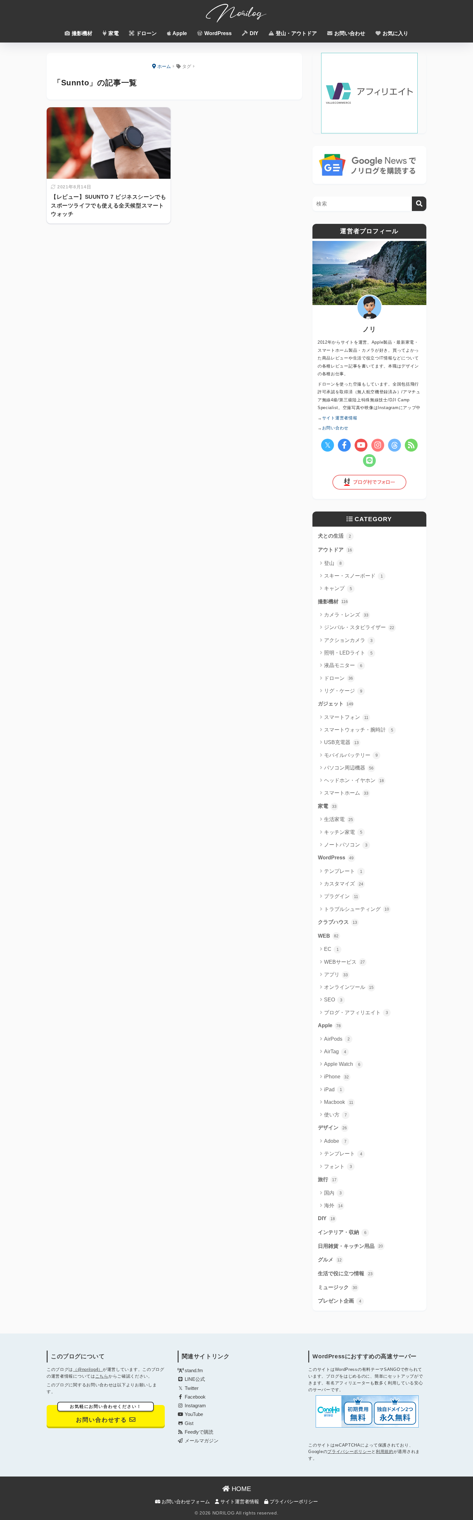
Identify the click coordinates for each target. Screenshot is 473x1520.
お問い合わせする (106, 1414)
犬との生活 (334, 536)
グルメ (330, 1259)
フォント (338, 1166)
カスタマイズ (343, 883)
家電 (113, 33)
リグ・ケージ (343, 690)
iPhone (336, 1076)
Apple (179, 33)
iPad (333, 1089)
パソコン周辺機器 (349, 767)
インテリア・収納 (342, 1232)
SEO (333, 999)
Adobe (335, 1141)
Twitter (191, 1388)
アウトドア (335, 549)
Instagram (194, 1405)
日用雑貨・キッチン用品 (350, 1246)
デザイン (332, 1127)
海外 (333, 1205)
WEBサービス (344, 962)
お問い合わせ (349, 33)
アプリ (336, 974)
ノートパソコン (345, 844)
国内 (333, 1193)
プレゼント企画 (339, 1301)
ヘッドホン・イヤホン (354, 780)
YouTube (193, 1414)
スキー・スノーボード (353, 575)
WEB (328, 936)
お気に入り (394, 33)
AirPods (337, 1039)
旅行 (327, 1179)
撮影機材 (81, 33)
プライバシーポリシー (349, 1451)
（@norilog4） (88, 1369)
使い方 (335, 1114)
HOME (240, 1488)
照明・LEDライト (348, 652)
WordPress (217, 33)
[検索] (419, 203)
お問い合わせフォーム (185, 1501)
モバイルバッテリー (351, 755)
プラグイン (341, 896)
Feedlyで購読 (198, 1432)
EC (331, 949)
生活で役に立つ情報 (345, 1273)
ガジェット (335, 703)
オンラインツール (349, 987)
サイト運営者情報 (239, 1501)
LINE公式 (194, 1379)
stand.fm (193, 1370)
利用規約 (385, 1451)
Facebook (194, 1397)
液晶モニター (343, 665)
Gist (188, 1423)
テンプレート (343, 871)
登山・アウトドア (295, 33)
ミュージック (337, 1287)
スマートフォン (346, 717)
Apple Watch (342, 1064)
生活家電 (338, 819)
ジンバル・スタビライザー (359, 627)
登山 (333, 563)
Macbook (338, 1102)
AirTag (335, 1051)
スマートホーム (346, 793)
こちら (101, 1376)
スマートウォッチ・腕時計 (358, 729)
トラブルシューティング (356, 909)
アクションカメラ (348, 640)
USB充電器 (341, 742)
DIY (253, 33)
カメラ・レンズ (346, 614)
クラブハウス (337, 922)
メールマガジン (200, 1440)
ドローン (146, 33)
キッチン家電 (343, 832)
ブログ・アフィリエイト (356, 1012)
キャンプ (338, 588)
